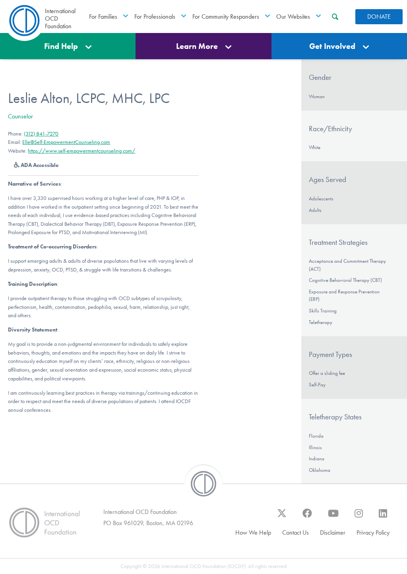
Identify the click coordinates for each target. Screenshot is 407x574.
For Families (103, 16)
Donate (379, 16)
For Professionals (154, 16)
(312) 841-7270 (41, 133)
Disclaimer (332, 532)
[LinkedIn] (383, 517)
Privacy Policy (373, 532)
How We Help (253, 532)
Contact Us (295, 532)
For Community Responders (225, 16)
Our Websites (293, 16)
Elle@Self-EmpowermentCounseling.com (66, 142)
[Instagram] (358, 517)
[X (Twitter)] (282, 517)
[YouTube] (333, 517)
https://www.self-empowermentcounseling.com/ (81, 150)
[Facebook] (307, 517)
